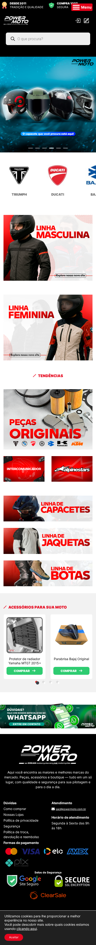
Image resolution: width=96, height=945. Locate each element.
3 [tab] (44, 150)
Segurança (11, 826)
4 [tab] (51, 150)
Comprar (22, 671)
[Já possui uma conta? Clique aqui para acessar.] (78, 20)
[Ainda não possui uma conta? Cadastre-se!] (87, 20)
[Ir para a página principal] (15, 20)
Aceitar (13, 937)
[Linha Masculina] (48, 247)
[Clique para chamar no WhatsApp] (48, 715)
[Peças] (48, 419)
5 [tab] (58, 150)
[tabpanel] (24, 647)
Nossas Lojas (13, 815)
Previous (7, 102)
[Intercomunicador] (24, 468)
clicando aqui (27, 929)
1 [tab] (30, 150)
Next (89, 102)
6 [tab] (65, 150)
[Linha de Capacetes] (48, 508)
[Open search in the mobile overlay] (48, 38)
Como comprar (14, 809)
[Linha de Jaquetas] (48, 540)
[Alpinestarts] (72, 468)
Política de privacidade (20, 820)
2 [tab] (37, 150)
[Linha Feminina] (48, 327)
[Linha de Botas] (48, 573)
